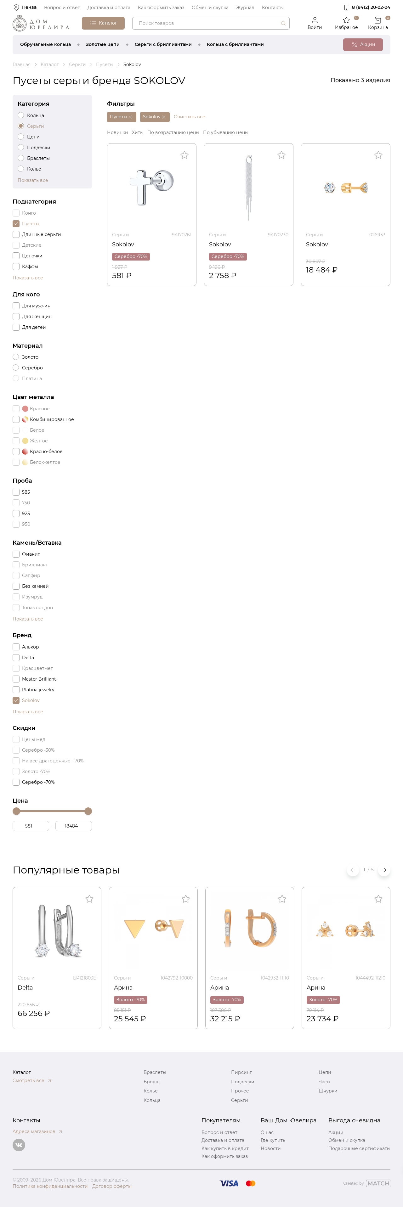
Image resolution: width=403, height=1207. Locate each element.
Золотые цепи (103, 44)
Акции (335, 1132)
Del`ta (25, 987)
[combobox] (211, 23)
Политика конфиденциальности (50, 1186)
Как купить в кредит (225, 1148)
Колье (151, 1091)
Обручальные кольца (45, 44)
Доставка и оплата (109, 7)
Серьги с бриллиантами (163, 44)
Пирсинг (241, 1072)
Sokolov (123, 244)
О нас (267, 1132)
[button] (384, 870)
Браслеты (155, 1072)
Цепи (325, 1072)
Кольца (152, 1100)
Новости (271, 1148)
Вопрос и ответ (62, 7)
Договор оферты (112, 1186)
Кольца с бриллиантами (235, 44)
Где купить (273, 1140)
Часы (324, 1082)
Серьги (120, 235)
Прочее (240, 1091)
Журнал (245, 7)
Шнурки (328, 1091)
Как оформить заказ (161, 7)
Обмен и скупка (210, 7)
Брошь (151, 1082)
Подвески (242, 1082)
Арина (123, 987)
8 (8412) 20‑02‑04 (371, 7)
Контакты (273, 7)
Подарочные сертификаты (359, 1148)
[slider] (16, 811)
